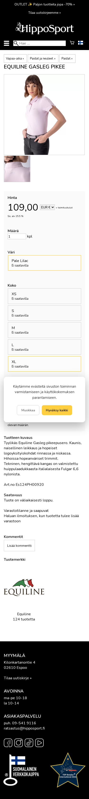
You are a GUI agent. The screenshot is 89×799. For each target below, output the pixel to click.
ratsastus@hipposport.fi (24, 728)
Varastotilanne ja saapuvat (26, 510)
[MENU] (6, 43)
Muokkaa (28, 410)
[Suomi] (81, 43)
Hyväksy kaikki (57, 410)
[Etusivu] (44, 34)
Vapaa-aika (15, 58)
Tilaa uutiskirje (16, 678)
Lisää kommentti (19, 545)
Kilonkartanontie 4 (19, 662)
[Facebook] (8, 743)
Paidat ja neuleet (42, 58)
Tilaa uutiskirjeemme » (44, 12)
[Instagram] (18, 743)
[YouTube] (39, 743)
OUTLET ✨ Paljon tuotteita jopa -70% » (44, 4)
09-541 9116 (24, 723)
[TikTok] (29, 743)
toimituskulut (65, 207)
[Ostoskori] (72, 43)
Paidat (67, 58)
